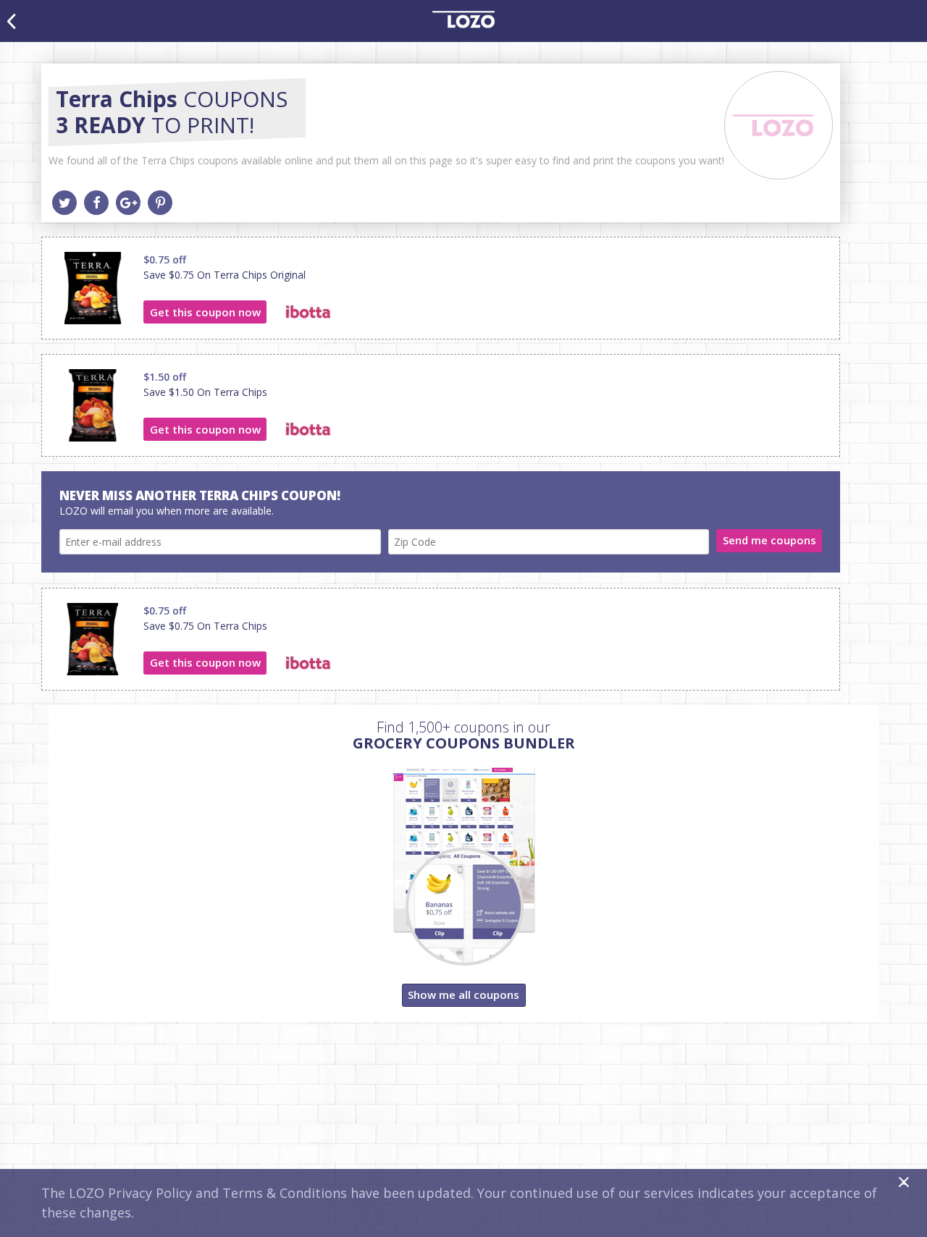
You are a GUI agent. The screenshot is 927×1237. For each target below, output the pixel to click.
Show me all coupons (463, 994)
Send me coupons (769, 540)
